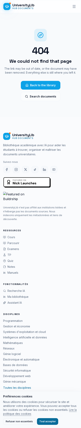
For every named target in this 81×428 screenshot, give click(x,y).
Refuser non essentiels (19, 421)
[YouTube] (53, 169)
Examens (13, 249)
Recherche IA (16, 290)
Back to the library (43, 85)
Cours (11, 237)
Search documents (43, 96)
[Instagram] (16, 169)
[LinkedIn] (44, 169)
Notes (11, 266)
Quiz (10, 260)
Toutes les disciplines (17, 387)
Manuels (12, 272)
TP (9, 255)
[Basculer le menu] (74, 6)
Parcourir (13, 243)
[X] (25, 169)
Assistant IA (14, 302)
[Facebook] (6, 169)
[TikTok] (35, 169)
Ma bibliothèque (18, 296)
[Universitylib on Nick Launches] (27, 182)
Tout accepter (47, 421)
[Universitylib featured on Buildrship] (40, 197)
